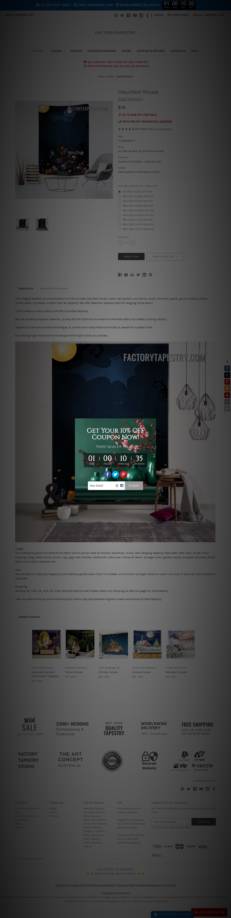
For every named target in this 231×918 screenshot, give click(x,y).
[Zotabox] (153, 496)
